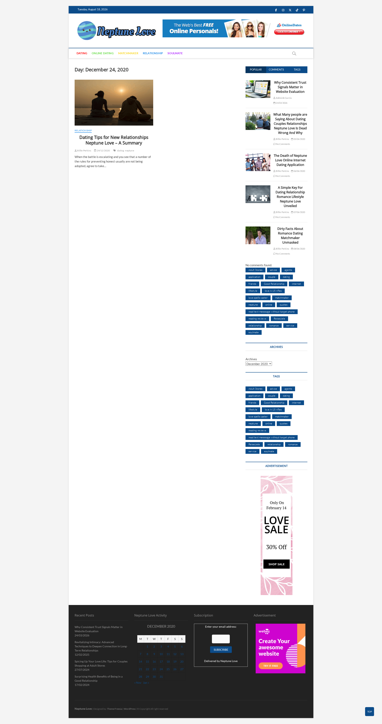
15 (147, 661)
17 (161, 661)
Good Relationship (274, 283)
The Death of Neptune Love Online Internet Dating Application (290, 160)
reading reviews (257, 318)
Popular (256, 69)
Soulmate (175, 53)
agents (288, 269)
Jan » (146, 682)
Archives (251, 359)
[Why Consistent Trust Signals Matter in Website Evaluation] (258, 82)
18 (168, 661)
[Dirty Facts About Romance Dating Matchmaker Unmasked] (258, 228)
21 (140, 669)
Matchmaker (128, 53)
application (254, 276)
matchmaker (282, 297)
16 (154, 661)
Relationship (153, 53)
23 (154, 669)
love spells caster (258, 297)
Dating (82, 53)
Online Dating (103, 53)
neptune (129, 150)
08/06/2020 (299, 248)
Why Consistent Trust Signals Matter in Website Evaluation (290, 87)
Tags (297, 69)
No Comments (283, 144)
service (290, 325)
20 (181, 661)
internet (296, 283)
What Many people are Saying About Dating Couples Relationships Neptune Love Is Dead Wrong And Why (290, 123)
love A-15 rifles (273, 290)
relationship (255, 325)
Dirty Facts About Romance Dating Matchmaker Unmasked (290, 235)
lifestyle (252, 290)
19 (174, 661)
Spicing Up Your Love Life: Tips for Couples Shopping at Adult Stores (101, 663)
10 (161, 654)
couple (271, 276)
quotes (283, 304)
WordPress (129, 708)
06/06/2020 (299, 171)
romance (274, 325)
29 (147, 676)
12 (174, 654)
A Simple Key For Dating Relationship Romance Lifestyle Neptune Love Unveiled (290, 196)
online (268, 304)
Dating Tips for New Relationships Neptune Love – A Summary (113, 140)
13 (181, 654)
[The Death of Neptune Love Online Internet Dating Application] (258, 155)
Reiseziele (279, 318)
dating (120, 150)
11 (168, 654)
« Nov (137, 682)
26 (174, 669)
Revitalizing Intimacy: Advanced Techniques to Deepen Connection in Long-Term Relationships (101, 646)
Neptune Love (229, 661)
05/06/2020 (299, 139)
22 (147, 669)
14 (140, 661)
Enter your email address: (221, 626)
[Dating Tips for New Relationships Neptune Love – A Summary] (114, 103)
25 (168, 669)
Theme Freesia (114, 708)
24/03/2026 (281, 103)
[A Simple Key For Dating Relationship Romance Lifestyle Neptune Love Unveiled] (258, 187)
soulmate (253, 332)
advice (273, 269)
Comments (276, 69)
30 (154, 676)
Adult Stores (255, 269)
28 (140, 676)
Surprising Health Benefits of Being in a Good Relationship (99, 678)
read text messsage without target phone (271, 311)
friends (252, 283)
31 (161, 676)
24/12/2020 (103, 150)
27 (181, 669)
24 (161, 669)
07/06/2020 (299, 212)
